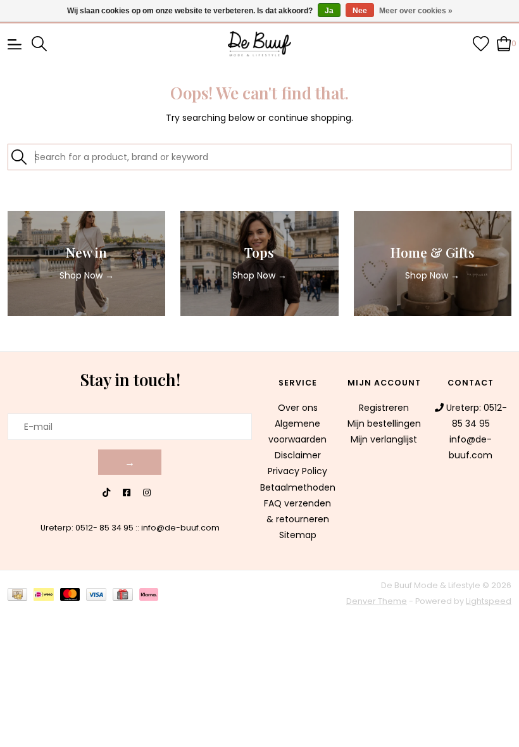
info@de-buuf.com (180, 527)
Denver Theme (376, 601)
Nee (360, 10)
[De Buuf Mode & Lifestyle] (259, 43)
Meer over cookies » (416, 10)
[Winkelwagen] (504, 43)
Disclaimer (298, 455)
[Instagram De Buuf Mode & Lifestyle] (147, 493)
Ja (329, 10)
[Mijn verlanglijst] (481, 43)
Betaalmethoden (297, 487)
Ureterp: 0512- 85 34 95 (87, 527)
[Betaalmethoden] (21, 593)
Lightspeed (488, 601)
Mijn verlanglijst (384, 439)
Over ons (298, 407)
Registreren (384, 407)
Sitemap (297, 535)
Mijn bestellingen (384, 423)
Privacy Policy (297, 471)
